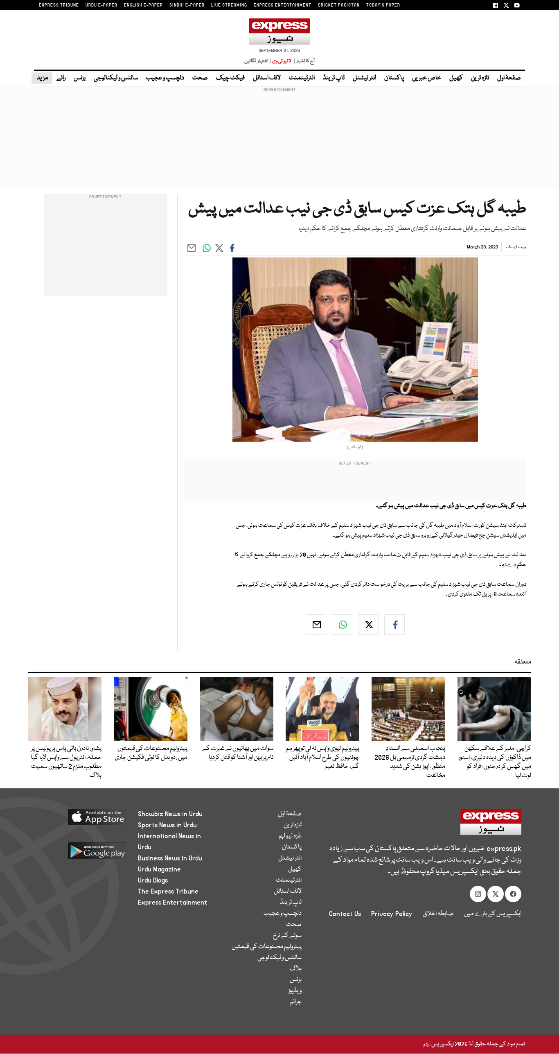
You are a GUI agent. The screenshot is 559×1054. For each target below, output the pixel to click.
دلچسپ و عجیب (165, 78)
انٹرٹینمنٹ (302, 78)
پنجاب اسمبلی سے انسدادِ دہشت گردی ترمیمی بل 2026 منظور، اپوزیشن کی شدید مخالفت (409, 762)
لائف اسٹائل (267, 78)
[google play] (82, 853)
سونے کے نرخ (287, 936)
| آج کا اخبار (303, 61)
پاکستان (394, 78)
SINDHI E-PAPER (187, 5)
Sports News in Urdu (167, 825)
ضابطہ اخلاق (438, 914)
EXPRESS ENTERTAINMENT (282, 5)
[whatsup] (342, 624)
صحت (200, 78)
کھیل (456, 78)
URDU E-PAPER (101, 5)
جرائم (296, 1002)
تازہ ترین (480, 78)
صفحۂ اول (509, 78)
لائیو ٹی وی (281, 61)
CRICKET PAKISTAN (339, 5)
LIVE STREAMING (229, 5)
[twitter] (368, 624)
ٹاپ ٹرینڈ (334, 78)
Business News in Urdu (170, 858)
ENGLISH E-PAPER (143, 5)
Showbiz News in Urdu (170, 814)
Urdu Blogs (153, 880)
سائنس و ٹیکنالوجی (116, 78)
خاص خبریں (426, 78)
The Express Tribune (168, 891)
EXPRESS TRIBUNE (59, 5)
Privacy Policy (391, 914)
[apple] (82, 820)
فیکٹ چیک (230, 78)
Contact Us (345, 914)
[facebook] (394, 624)
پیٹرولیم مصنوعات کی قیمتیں (267, 947)
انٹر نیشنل (364, 78)
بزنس (80, 78)
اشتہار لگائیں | (257, 61)
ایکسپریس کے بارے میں (492, 914)
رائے (60, 78)
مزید (42, 78)
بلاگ (296, 969)
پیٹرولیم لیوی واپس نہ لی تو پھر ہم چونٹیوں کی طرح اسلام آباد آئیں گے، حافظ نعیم (322, 758)
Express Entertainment (172, 902)
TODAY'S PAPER (383, 5)
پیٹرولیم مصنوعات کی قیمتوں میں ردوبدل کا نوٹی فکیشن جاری (151, 753)
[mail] (316, 624)
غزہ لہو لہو (290, 836)
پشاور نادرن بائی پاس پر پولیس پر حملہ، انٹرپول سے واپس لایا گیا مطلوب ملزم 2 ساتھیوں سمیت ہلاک (66, 762)
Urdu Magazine (159, 869)
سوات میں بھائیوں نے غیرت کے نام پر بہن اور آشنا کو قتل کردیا (237, 753)
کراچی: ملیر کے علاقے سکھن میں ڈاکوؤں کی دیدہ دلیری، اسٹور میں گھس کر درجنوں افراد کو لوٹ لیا (494, 762)
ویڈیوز (295, 991)
